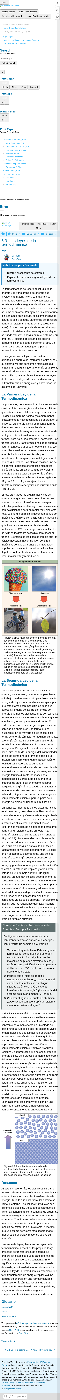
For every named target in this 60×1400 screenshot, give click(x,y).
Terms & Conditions (24, 1383)
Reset (4, 83)
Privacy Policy (8, 1383)
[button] (10, 181)
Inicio (14, 234)
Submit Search (8, 63)
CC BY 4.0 (14, 1330)
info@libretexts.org (12, 1388)
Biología (49, 234)
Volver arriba (7, 1341)
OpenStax (16, 256)
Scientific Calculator (15, 160)
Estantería (31, 234)
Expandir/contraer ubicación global (57, 233)
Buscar (5, 1396)
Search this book (7, 54)
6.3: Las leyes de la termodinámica (32, 1323)
